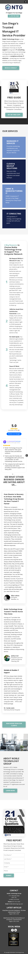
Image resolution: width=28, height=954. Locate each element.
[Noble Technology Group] (14, 7)
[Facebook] (12, 930)
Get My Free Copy (14, 115)
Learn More (10, 790)
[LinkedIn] (15, 930)
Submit (9, 875)
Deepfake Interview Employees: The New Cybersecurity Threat (14, 911)
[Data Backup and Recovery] (14, 218)
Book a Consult (11, 68)
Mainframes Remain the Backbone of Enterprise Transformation (14, 918)
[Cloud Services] (14, 171)
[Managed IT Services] (14, 147)
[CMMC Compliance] (14, 196)
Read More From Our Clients (14, 724)
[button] (25, 2)
